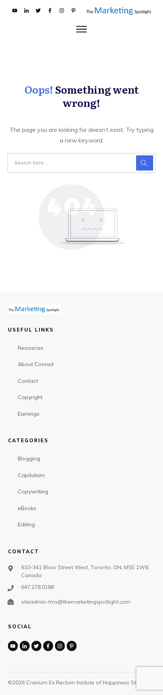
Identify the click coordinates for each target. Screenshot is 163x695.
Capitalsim (31, 475)
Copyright (30, 397)
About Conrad (35, 364)
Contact (28, 380)
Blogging (29, 458)
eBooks (27, 508)
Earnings (28, 413)
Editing (26, 524)
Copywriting (33, 491)
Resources (31, 347)
